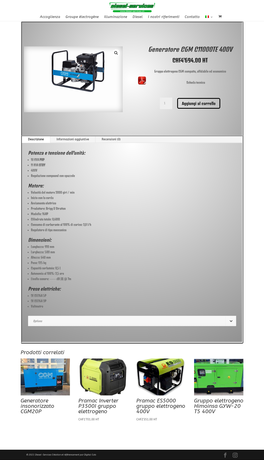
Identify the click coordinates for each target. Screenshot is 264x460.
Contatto (192, 17)
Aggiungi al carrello (199, 103)
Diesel (138, 17)
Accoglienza (50, 17)
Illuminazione (115, 17)
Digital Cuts (90, 454)
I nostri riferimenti (163, 17)
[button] (116, 53)
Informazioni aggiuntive (73, 139)
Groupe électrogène (82, 17)
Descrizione (36, 139)
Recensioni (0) (111, 139)
